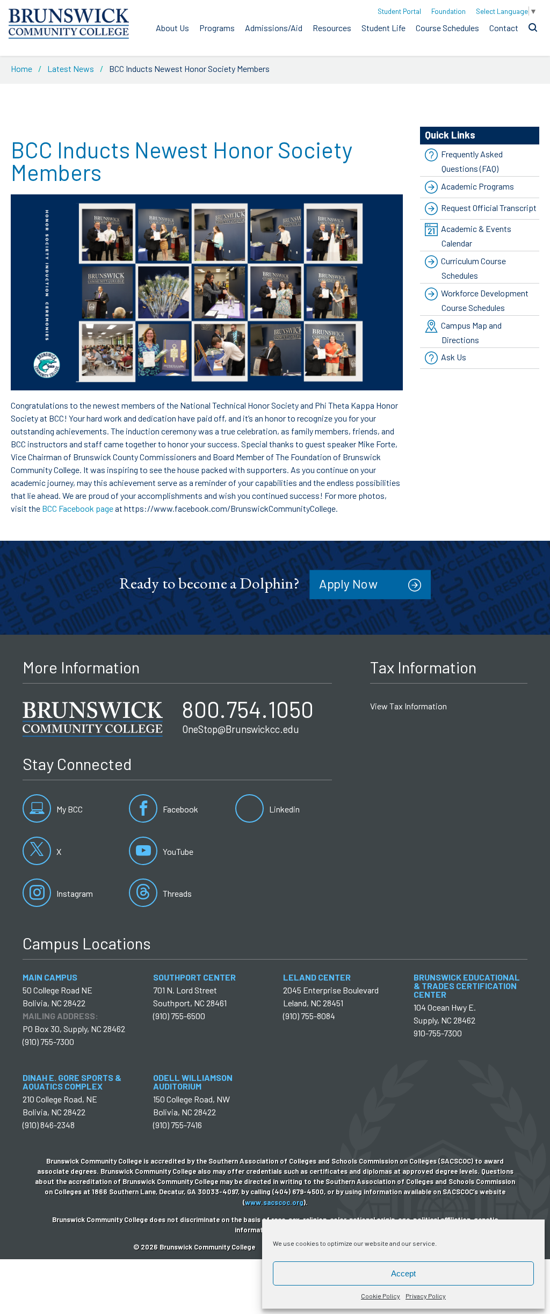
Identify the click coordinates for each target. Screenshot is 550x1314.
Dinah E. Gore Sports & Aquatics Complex (72, 1081)
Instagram (74, 893)
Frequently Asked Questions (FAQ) (472, 161)
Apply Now (348, 584)
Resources (332, 28)
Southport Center (194, 977)
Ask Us (453, 357)
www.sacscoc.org (274, 1202)
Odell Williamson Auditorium (193, 1081)
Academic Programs (477, 186)
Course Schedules (447, 28)
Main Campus (50, 977)
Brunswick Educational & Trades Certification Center (467, 985)
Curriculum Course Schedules (473, 268)
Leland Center (317, 977)
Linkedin (283, 809)
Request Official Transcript (489, 207)
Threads (176, 893)
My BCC (69, 809)
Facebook (179, 809)
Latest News (70, 68)
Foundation (448, 11)
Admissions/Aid (273, 28)
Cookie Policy (380, 1296)
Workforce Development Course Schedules (485, 300)
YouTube (177, 851)
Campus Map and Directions (471, 332)
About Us (172, 28)
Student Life (383, 28)
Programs (217, 28)
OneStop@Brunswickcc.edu (240, 729)
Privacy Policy (426, 1296)
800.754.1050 (248, 708)
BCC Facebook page (77, 508)
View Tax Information (408, 706)
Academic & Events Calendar (476, 235)
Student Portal (399, 11)
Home (21, 68)
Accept (403, 1273)
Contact (503, 28)
